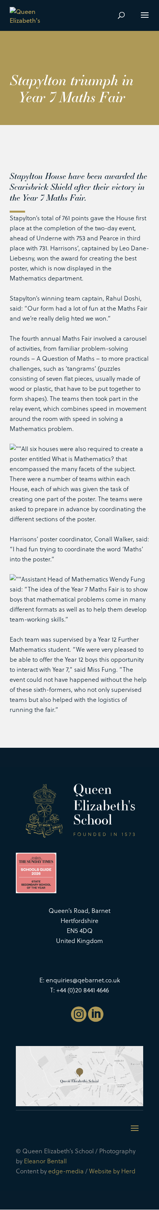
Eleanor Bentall (45, 1160)
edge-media (66, 1170)
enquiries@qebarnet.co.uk (83, 979)
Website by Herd (112, 1170)
